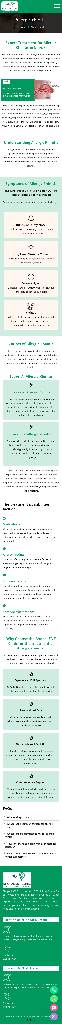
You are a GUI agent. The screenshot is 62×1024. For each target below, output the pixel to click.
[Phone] (54, 990)
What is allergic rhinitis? (19, 817)
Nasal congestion (16, 229)
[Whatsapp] (54, 999)
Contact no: (9, 955)
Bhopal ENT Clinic (50, 125)
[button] (31, 817)
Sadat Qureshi (35, 478)
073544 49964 (9, 958)
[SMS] (54, 1007)
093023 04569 (9, 1007)
